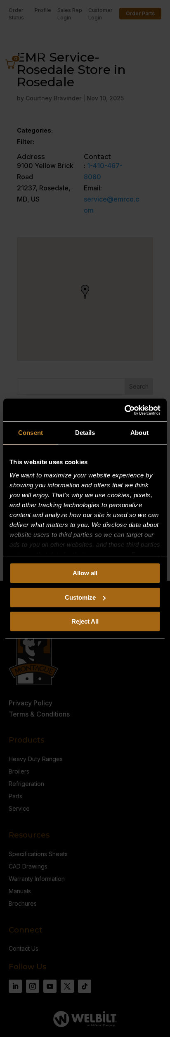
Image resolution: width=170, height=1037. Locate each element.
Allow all (85, 573)
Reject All (85, 621)
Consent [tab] (30, 432)
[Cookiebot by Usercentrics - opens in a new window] (124, 410)
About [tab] (139, 432)
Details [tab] (85, 432)
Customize (80, 597)
